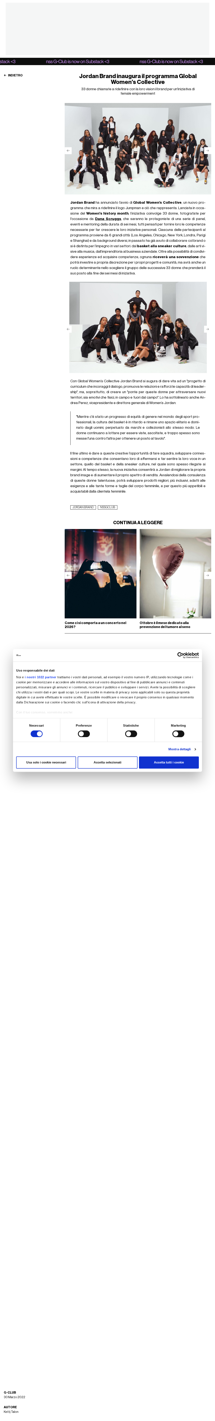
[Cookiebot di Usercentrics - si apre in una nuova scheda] (180, 655)
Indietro (15, 75)
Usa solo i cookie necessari (46, 762)
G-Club (10, 1392)
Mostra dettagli (179, 749)
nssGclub (107, 507)
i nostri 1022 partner (40, 677)
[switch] (84, 733)
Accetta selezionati (107, 762)
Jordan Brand (83, 507)
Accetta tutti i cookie (169, 762)
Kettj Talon (11, 1411)
